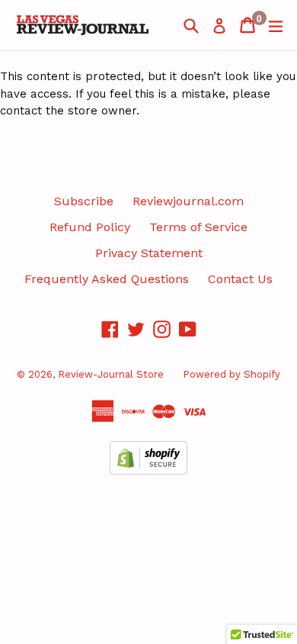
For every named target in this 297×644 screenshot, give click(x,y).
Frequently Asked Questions (106, 279)
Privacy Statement (149, 253)
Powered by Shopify (231, 374)
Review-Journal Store (111, 374)
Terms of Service (198, 227)
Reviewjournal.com (188, 201)
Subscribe (83, 201)
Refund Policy (90, 227)
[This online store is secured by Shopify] (148, 470)
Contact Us (240, 279)
